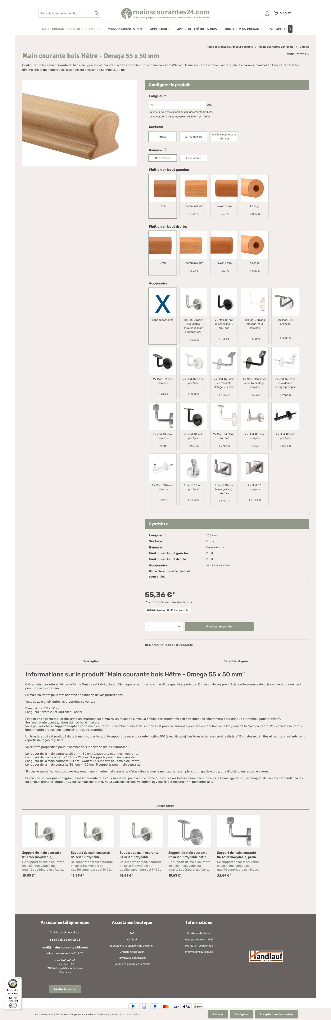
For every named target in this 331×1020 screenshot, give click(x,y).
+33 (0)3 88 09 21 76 (65, 940)
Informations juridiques (199, 951)
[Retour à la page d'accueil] (165, 13)
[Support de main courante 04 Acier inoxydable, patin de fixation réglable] (238, 831)
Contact (132, 939)
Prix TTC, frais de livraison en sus (168, 602)
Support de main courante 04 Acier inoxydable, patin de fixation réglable (236, 855)
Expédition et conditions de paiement (132, 945)
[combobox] (65, 13)
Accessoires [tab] (165, 806)
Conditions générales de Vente (132, 964)
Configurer (241, 1014)
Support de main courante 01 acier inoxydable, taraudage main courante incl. (41, 855)
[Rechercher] (96, 13)
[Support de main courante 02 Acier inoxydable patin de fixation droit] (189, 831)
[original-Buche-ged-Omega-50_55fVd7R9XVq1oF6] (79, 123)
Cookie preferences (199, 933)
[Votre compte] (267, 13)
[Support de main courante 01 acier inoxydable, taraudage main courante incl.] (43, 831)
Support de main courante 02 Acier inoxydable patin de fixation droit (189, 855)
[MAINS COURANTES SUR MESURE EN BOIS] (71, 29)
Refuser (218, 1014)
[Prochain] (290, 29)
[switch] (13, 1005)
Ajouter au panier (219, 626)
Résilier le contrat (65, 989)
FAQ (132, 933)
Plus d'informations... (131, 1014)
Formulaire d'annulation (132, 958)
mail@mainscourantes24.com (65, 947)
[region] (165, 847)
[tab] (91, 661)
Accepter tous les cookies (276, 1014)
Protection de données (199, 945)
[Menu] (19, 979)
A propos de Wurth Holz (199, 939)
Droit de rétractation (132, 951)
